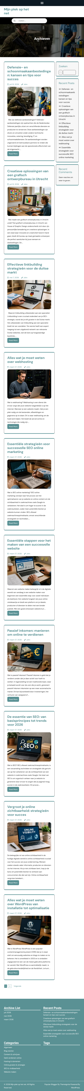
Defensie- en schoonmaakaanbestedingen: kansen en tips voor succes (29, 73)
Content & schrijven (12, 1054)
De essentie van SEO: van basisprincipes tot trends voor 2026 (26, 721)
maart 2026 (8, 1019)
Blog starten (9, 1051)
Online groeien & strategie (14, 1065)
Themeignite (65, 1084)
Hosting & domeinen (12, 1061)
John (25, 84)
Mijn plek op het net (16, 11)
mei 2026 (8, 1016)
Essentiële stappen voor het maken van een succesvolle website (29, 544)
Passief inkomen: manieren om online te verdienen (28, 632)
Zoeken (63, 66)
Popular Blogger (51, 1084)
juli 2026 (7, 1012)
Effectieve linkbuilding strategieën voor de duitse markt (28, 268)
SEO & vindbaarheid (12, 1068)
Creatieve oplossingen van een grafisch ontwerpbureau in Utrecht (67, 113)
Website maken (10, 1072)
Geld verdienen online (12, 1058)
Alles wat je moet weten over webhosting (26, 360)
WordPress (75, 1088)
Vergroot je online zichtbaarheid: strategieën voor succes (28, 811)
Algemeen (8, 1047)
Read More (13, 154)
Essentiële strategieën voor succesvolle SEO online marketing (28, 448)
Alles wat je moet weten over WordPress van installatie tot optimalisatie (28, 904)
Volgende (17, 986)
